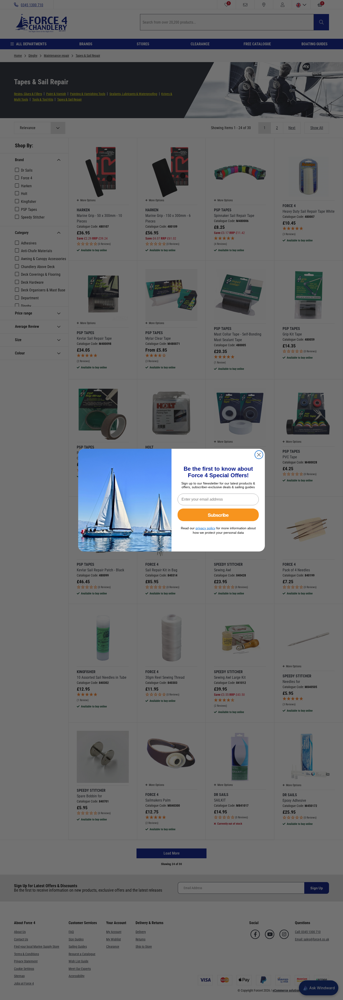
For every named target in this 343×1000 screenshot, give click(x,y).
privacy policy (205, 528)
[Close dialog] (259, 455)
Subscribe (218, 515)
